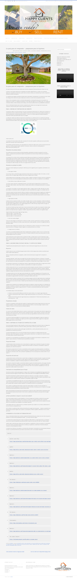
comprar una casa (35, 544)
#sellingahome (27, 543)
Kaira (12, 576)
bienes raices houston (21, 544)
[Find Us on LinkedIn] (15, 1)
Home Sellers (14, 38)
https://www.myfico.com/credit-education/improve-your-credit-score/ (26, 474)
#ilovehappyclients (20, 543)
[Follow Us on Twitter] (11, 1)
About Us (8, 38)
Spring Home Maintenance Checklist (63, 56)
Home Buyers (22, 38)
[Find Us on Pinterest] (13, 1)
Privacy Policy (37, 41)
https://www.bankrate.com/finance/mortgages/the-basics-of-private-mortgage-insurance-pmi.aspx (33, 498)
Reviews (30, 41)
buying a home (29, 544)
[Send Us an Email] (7, 1)
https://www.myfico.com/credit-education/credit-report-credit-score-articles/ (29, 449)
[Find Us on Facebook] (9, 1)
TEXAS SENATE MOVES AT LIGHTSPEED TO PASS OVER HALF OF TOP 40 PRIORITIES (64, 59)
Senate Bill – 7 (59, 65)
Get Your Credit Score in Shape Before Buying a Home (41, 551)
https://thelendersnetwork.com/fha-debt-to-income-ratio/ (24, 539)
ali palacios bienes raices (36, 543)
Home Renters (29, 38)
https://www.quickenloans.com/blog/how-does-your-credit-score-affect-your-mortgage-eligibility (33, 441)
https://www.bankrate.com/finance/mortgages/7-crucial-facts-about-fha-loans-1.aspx (30, 466)
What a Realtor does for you (21, 1)
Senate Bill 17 (59, 62)
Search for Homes (38, 38)
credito (41, 544)
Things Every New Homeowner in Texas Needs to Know (56, 38)
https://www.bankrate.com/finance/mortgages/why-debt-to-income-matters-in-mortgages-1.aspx (32, 531)
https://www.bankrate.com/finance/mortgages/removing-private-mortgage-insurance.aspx (31, 506)
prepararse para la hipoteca (15, 545)
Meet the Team (9, 41)
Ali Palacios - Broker (22, 52)
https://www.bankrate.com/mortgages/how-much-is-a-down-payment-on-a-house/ (28, 490)
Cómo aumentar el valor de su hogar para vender (15, 551)
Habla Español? (17, 41)
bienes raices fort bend (12, 544)
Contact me (24, 41)
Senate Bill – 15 (59, 63)
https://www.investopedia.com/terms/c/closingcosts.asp (23, 523)
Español (11, 543)
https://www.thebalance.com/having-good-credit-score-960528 (24, 482)
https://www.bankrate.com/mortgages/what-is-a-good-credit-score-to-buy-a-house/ (29, 457)
